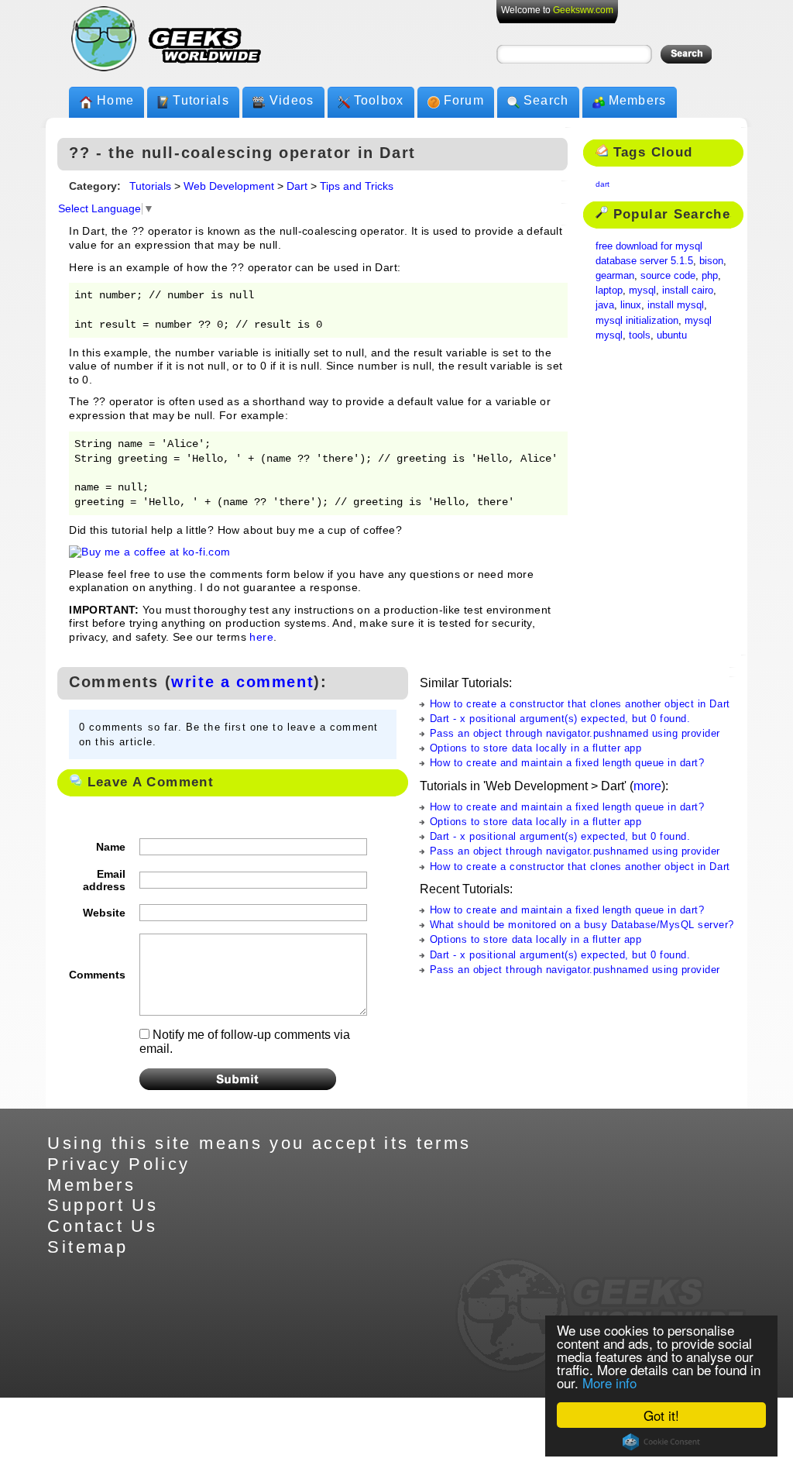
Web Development (229, 186)
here (261, 637)
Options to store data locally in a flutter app (536, 748)
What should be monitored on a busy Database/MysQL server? (582, 924)
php (710, 275)
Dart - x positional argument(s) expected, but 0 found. (560, 718)
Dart (297, 186)
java (605, 305)
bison (711, 261)
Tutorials (201, 100)
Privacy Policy (118, 1164)
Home (115, 100)
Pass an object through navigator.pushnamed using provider (575, 733)
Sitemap (87, 1247)
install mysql (675, 305)
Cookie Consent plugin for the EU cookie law (661, 1441)
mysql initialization (637, 320)
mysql (642, 290)
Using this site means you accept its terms (259, 1143)
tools (640, 335)
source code (667, 275)
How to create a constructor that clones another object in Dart (580, 704)
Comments (97, 974)
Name (110, 847)
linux (630, 305)
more (647, 786)
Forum (464, 100)
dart (602, 184)
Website (104, 912)
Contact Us (102, 1226)
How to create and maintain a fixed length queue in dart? (567, 763)
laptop (609, 290)
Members (638, 100)
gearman (615, 275)
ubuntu (672, 335)
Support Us (102, 1205)
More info (609, 1382)
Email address (104, 880)
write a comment (242, 681)
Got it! (661, 1415)
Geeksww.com (583, 10)
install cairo (687, 290)
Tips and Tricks (356, 186)
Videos (291, 100)
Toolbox (379, 100)
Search (546, 100)
